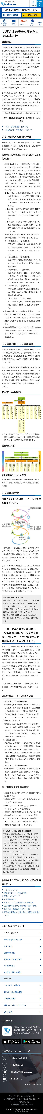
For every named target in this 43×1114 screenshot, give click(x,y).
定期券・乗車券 (14, 24)
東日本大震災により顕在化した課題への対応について (22, 913)
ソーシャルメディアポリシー (20, 1102)
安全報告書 (8, 978)
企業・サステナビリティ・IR (13, 926)
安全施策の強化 (10, 899)
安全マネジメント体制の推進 (15, 893)
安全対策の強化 (9, 953)
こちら (26, 1033)
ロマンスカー (23, 24)
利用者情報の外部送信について (22, 1105)
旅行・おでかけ (32, 24)
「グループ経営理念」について (16, 127)
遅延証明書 (32, 15)
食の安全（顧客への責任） (13, 972)
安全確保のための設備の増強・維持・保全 (20, 906)
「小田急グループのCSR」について (18, 130)
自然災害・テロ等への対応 (13, 959)
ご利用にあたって (27, 1096)
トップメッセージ (11, 890)
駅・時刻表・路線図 (4, 24)
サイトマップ (14, 1096)
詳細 (12, 15)
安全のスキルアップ (11, 896)
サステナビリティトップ (13, 940)
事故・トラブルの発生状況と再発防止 (18, 902)
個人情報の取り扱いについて (29, 1099)
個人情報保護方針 (9, 1099)
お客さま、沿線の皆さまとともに (17, 909)
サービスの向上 (9, 966)
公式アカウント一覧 (34, 1084)
